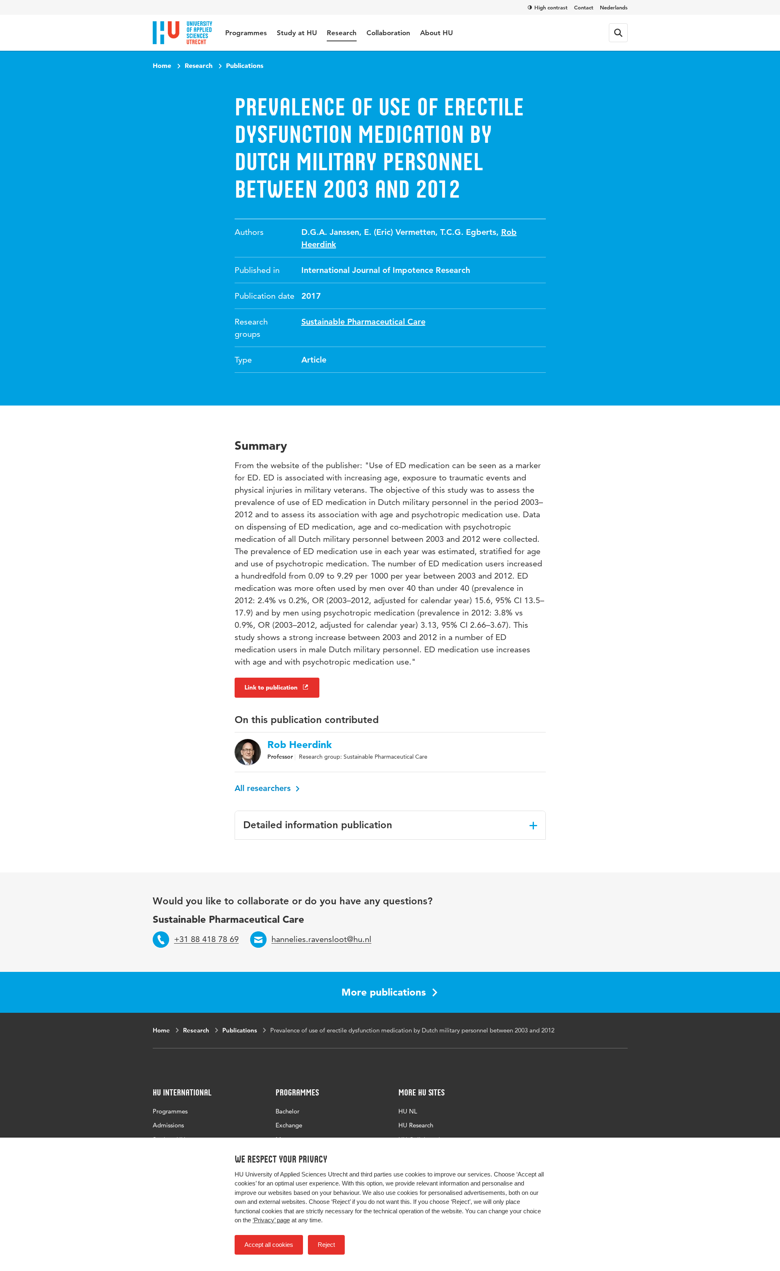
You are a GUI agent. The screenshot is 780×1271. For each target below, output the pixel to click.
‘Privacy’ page (271, 1220)
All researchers (264, 788)
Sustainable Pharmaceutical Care (363, 322)
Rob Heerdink (299, 744)
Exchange (289, 1125)
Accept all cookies (268, 1244)
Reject (326, 1244)
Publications (244, 65)
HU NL (407, 1111)
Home (162, 65)
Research (342, 33)
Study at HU (297, 33)
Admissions (168, 1125)
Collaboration (388, 33)
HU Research (415, 1125)
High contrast (550, 7)
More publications (383, 992)
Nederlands (614, 7)
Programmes (246, 33)
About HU (436, 33)
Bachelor (287, 1111)
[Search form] (618, 32)
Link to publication (271, 687)
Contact (583, 7)
